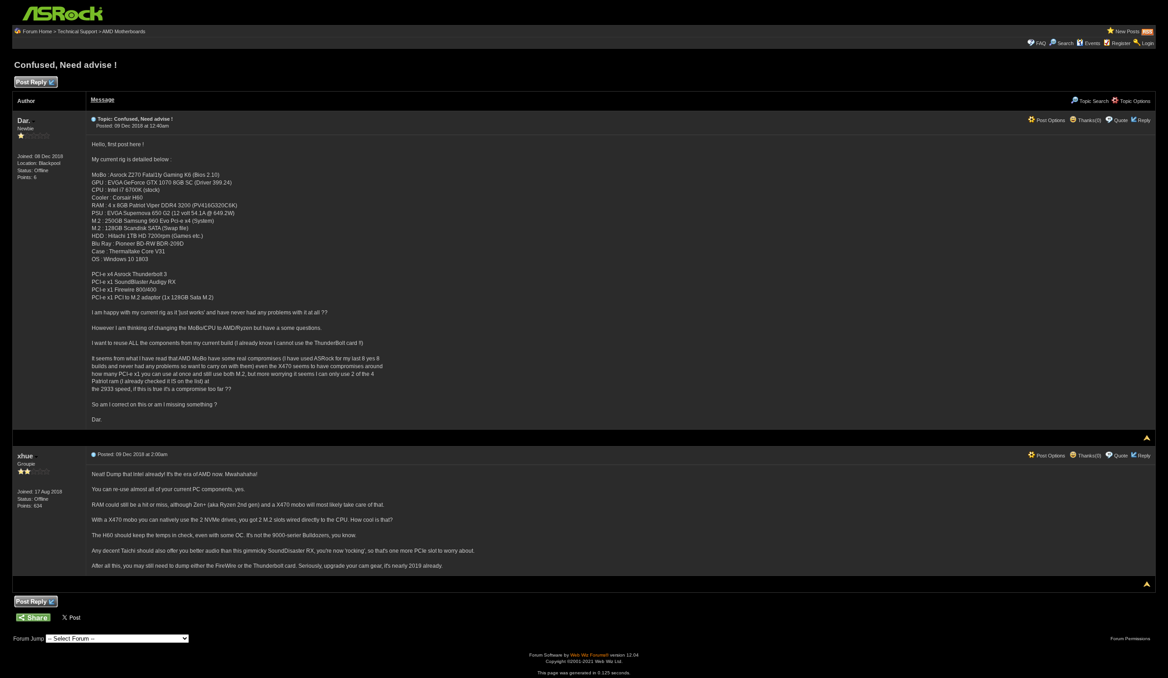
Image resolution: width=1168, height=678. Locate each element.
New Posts (1128, 31)
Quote (1121, 120)
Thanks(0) (1089, 120)
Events (1092, 43)
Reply (1144, 120)
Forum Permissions (1131, 638)
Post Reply (31, 82)
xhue (26, 456)
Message (103, 100)
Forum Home (37, 31)
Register (1121, 43)
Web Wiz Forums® (589, 654)
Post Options (1050, 120)
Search (1066, 43)
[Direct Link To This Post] (93, 119)
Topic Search (1093, 101)
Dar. (24, 120)
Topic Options (1135, 101)
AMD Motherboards (124, 31)
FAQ (1041, 43)
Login (1148, 43)
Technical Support (77, 31)
